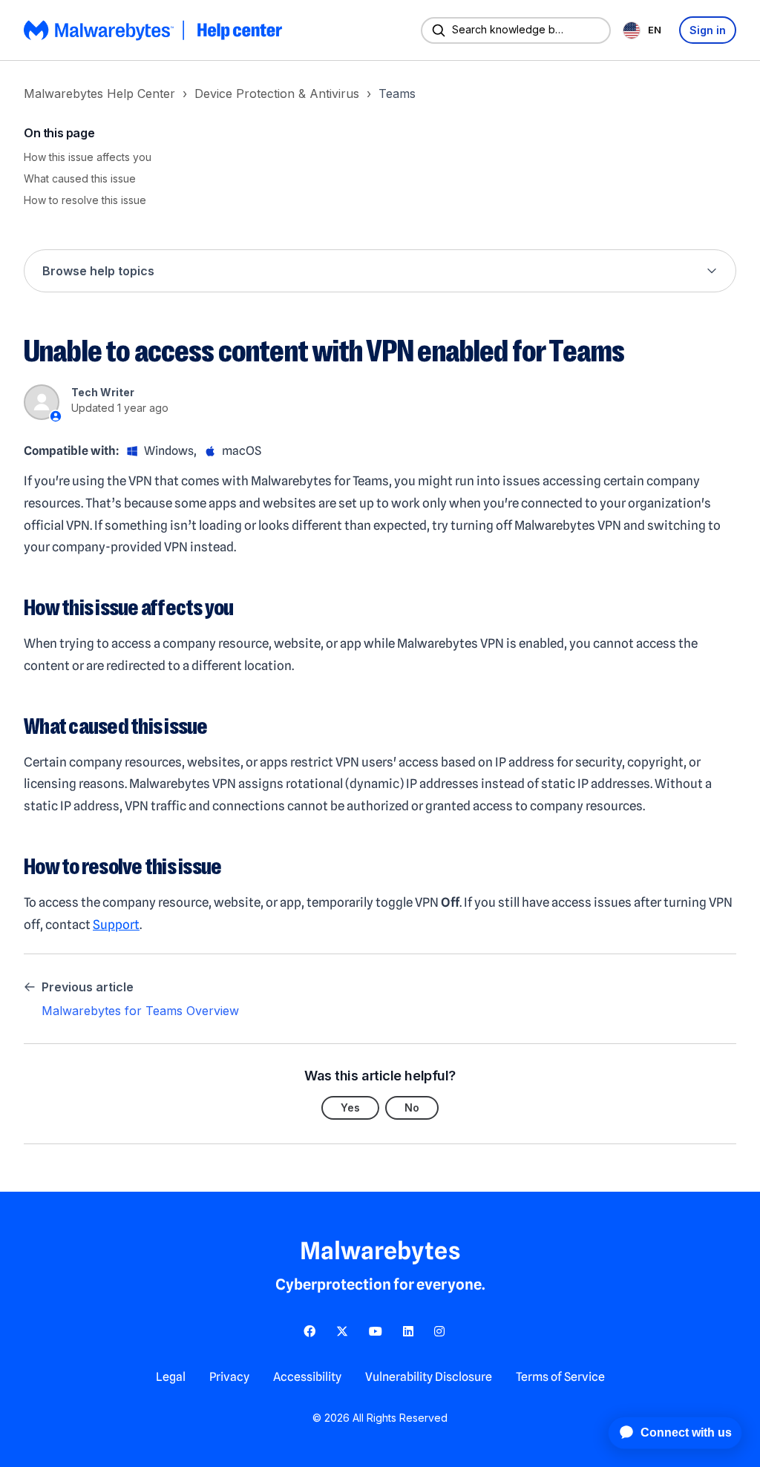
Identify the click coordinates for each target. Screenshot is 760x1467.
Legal (171, 1377)
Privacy (229, 1377)
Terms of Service (560, 1377)
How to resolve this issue (85, 200)
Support (116, 924)
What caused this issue (80, 178)
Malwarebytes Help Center (99, 93)
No (411, 1107)
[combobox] (645, 30)
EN (654, 30)
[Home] (154, 30)
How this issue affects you (87, 157)
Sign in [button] (707, 30)
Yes (350, 1107)
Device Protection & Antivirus (276, 93)
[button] (380, 270)
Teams (397, 93)
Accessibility (307, 1377)
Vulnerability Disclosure (428, 1377)
